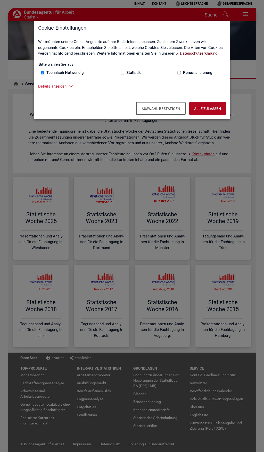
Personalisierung (197, 72)
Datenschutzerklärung (198, 53)
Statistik (133, 72)
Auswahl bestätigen (161, 109)
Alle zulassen (207, 109)
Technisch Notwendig (65, 72)
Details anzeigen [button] (52, 86)
